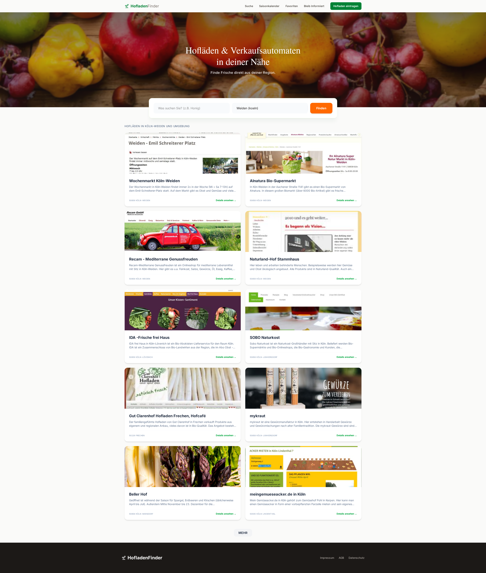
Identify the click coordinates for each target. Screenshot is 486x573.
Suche (249, 6)
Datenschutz (356, 557)
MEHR (243, 533)
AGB (341, 557)
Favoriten (292, 6)
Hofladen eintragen (345, 6)
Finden (321, 108)
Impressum (327, 557)
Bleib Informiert (314, 6)
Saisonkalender (269, 6)
